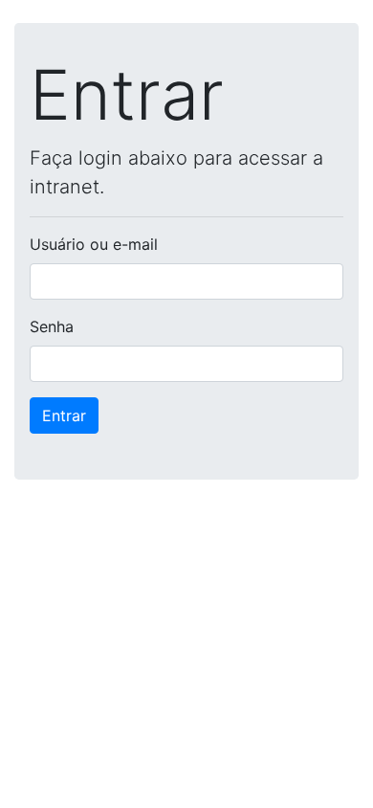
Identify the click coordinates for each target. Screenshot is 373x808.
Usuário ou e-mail (94, 244)
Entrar (64, 415)
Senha (52, 326)
